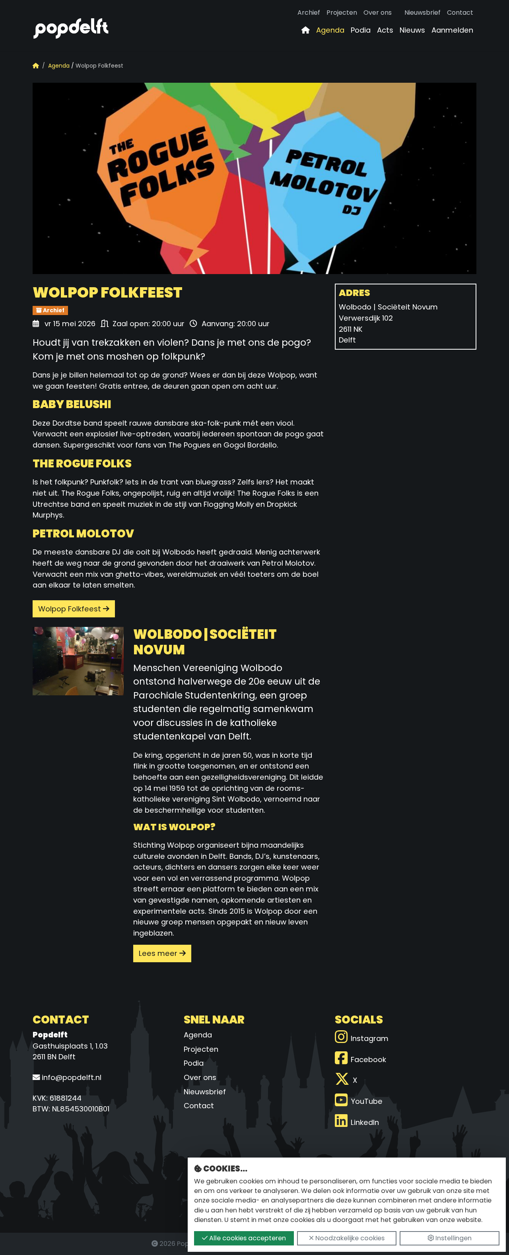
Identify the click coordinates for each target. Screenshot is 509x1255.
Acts (385, 30)
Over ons (377, 12)
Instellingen (453, 1238)
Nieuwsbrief (422, 12)
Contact (460, 12)
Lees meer (159, 953)
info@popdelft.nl (70, 1077)
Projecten (341, 12)
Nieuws (412, 30)
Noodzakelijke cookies (349, 1238)
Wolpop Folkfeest (70, 609)
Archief (308, 12)
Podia (361, 30)
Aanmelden (452, 30)
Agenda (330, 30)
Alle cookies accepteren (247, 1238)
